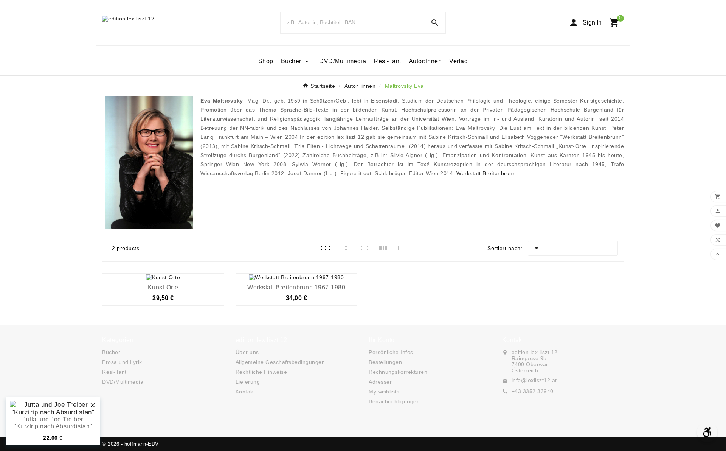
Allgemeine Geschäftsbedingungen (280, 362)
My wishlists (384, 392)
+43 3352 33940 (533, 391)
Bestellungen (385, 362)
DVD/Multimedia (122, 382)
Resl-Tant (114, 372)
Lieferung (248, 382)
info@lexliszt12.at (534, 380)
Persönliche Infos (391, 352)
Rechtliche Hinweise (261, 372)
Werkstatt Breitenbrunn (486, 173)
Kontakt (245, 392)
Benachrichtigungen (394, 401)
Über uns (247, 352)
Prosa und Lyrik (122, 362)
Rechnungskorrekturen (398, 372)
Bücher (111, 352)
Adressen (381, 382)
